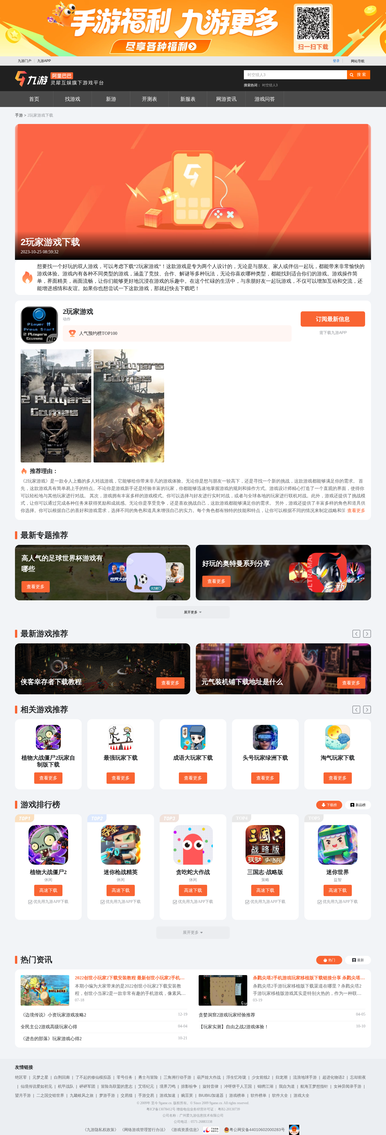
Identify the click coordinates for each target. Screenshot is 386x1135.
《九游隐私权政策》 (100, 1129)
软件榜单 (258, 1095)
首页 (34, 99)
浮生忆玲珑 (236, 1077)
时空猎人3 (270, 85)
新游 (111, 99)
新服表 (188, 99)
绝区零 (21, 1077)
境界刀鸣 (167, 1086)
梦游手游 (107, 1095)
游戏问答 (265, 99)
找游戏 (72, 99)
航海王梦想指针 (314, 1086)
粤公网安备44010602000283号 (257, 1129)
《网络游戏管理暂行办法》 (144, 1129)
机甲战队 (66, 1086)
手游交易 (146, 1095)
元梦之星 (40, 1077)
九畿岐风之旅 (82, 1095)
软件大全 (280, 1095)
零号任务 (125, 1077)
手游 (19, 115)
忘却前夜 (358, 1077)
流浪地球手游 (305, 1077)
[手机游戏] (59, 79)
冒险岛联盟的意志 (117, 1086)
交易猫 (127, 1095)
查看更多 (36, 586)
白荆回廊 (62, 1077)
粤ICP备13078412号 (160, 1109)
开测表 (149, 99)
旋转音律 (210, 1086)
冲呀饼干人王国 (238, 1086)
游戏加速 (167, 1095)
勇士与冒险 (148, 1077)
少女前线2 (261, 1077)
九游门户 (24, 61)
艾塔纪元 (146, 1086)
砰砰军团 (87, 1086)
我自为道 (287, 1086)
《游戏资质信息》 (185, 1129)
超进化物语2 (333, 1077)
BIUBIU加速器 (211, 1095)
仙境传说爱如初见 (36, 1086)
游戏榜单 (237, 1095)
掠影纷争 (189, 1086)
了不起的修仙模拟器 (93, 1077)
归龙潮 (281, 1077)
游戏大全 (301, 1095)
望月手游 (23, 1095)
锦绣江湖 (265, 1086)
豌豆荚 (187, 1095)
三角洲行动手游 (177, 1077)
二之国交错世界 (50, 1095)
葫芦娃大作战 (209, 1077)
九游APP (44, 61)
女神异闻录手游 (347, 1086)
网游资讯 (226, 99)
